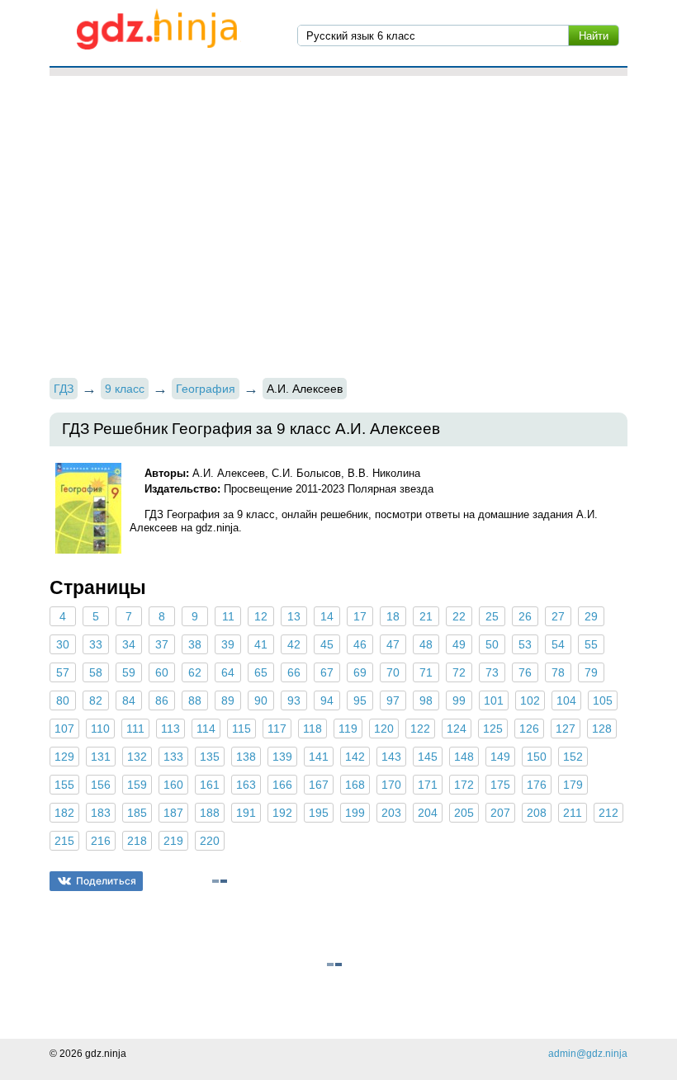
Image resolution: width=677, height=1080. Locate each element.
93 (294, 700)
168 (355, 784)
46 (360, 644)
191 (246, 812)
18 (393, 616)
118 (312, 728)
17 (360, 616)
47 (393, 644)
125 (493, 728)
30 (62, 644)
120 (384, 728)
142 (355, 756)
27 (558, 616)
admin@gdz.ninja (587, 1053)
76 (525, 672)
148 (464, 756)
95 (360, 700)
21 (426, 616)
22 (459, 616)
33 (95, 644)
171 (428, 784)
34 (128, 644)
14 (327, 616)
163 (246, 784)
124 (456, 728)
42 (294, 644)
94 (327, 700)
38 (194, 644)
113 (170, 728)
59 (128, 672)
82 (95, 700)
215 (64, 840)
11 (228, 616)
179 (573, 784)
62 (194, 672)
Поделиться (106, 881)
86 (161, 700)
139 (282, 756)
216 (101, 840)
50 (492, 644)
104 (566, 700)
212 (608, 812)
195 (319, 812)
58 (95, 672)
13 (294, 616)
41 (260, 644)
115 (241, 728)
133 (173, 756)
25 (492, 616)
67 (327, 672)
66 (294, 672)
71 (426, 672)
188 (210, 812)
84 (128, 700)
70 (393, 672)
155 (64, 784)
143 (391, 756)
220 (210, 840)
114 (205, 728)
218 (137, 840)
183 (101, 812)
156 (101, 784)
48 (426, 644)
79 (591, 672)
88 (194, 700)
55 (591, 644)
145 (428, 756)
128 (602, 728)
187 (173, 812)
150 (537, 756)
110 (100, 728)
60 (161, 672)
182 (64, 812)
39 (227, 644)
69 (360, 672)
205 (464, 812)
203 (391, 812)
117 (276, 728)
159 (137, 784)
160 (173, 784)
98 (426, 700)
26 (525, 616)
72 (459, 672)
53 (525, 644)
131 (101, 756)
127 (565, 728)
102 (530, 700)
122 (420, 728)
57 (62, 672)
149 (500, 756)
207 (500, 812)
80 (62, 700)
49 (459, 644)
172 (464, 784)
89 (227, 700)
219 (173, 840)
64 (227, 672)
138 (246, 756)
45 (327, 644)
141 (319, 756)
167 (319, 784)
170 (391, 784)
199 (355, 812)
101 (494, 700)
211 (572, 812)
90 (260, 700)
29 (591, 616)
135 (210, 756)
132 (137, 756)
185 (137, 812)
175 (500, 784)
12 (260, 616)
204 (428, 812)
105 (603, 700)
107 (64, 728)
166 (282, 784)
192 (282, 812)
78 (558, 672)
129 (64, 756)
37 (161, 644)
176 (537, 784)
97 (393, 700)
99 (459, 700)
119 (347, 728)
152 (573, 756)
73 (492, 672)
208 (537, 812)
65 (260, 672)
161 (210, 784)
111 (135, 728)
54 (558, 644)
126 (529, 728)
